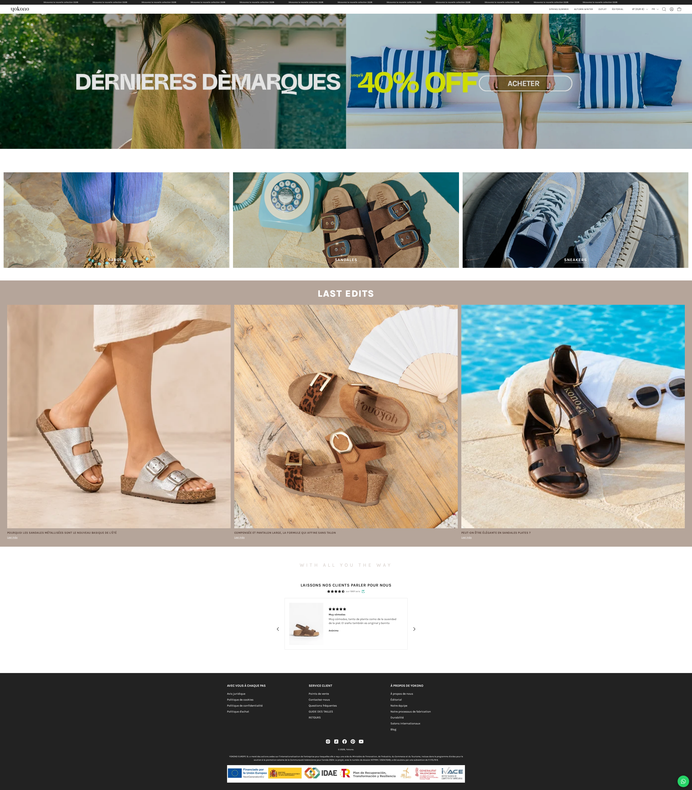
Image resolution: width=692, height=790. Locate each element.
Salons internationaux (405, 723)
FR (653, 9)
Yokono (350, 749)
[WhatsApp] (683, 781)
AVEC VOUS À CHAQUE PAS (246, 685)
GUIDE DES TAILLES (321, 711)
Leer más (12, 537)
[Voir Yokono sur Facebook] (344, 741)
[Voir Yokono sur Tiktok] (336, 741)
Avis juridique (236, 693)
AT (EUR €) (638, 9)
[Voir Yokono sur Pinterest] (353, 741)
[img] (336, 591)
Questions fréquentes (323, 705)
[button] (583, 9)
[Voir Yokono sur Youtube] (361, 741)
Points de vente (319, 693)
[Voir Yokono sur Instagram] (328, 741)
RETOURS (315, 717)
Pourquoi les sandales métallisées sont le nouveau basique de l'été (62, 532)
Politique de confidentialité (245, 705)
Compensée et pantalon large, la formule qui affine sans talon (285, 532)
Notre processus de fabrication (411, 711)
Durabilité (397, 717)
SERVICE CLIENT (320, 685)
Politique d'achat (238, 711)
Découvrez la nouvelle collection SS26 (60, 2)
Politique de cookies (240, 699)
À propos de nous (402, 693)
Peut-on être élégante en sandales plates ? (496, 532)
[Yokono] (21, 10)
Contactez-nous (319, 699)
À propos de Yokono (407, 685)
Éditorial (396, 699)
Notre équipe (399, 705)
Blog (393, 729)
